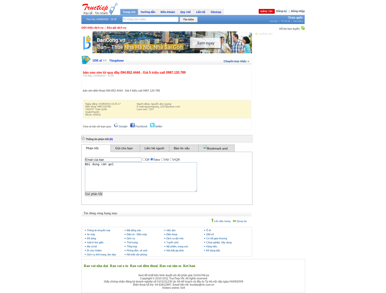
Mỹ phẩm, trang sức (177, 246)
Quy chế (185, 12)
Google (123, 126)
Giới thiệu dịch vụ (92, 27)
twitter (158, 126)
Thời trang (132, 242)
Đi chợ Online (94, 250)
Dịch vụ (131, 238)
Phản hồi (92, 148)
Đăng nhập (298, 11)
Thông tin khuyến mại (98, 230)
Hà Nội (273, 21)
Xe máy (91, 234)
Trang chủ (129, 12)
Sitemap (216, 12)
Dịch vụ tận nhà (174, 238)
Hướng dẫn (148, 12)
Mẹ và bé (92, 246)
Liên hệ (200, 12)
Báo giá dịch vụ (116, 27)
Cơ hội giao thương (216, 238)
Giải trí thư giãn (95, 242)
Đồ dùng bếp (213, 250)
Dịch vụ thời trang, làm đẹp (101, 254)
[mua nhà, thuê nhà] (166, 52)
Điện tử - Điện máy (137, 234)
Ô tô (208, 230)
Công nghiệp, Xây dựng (219, 242)
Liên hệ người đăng (154, 149)
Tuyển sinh (172, 242)
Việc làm (171, 230)
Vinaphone (116, 60)
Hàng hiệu (211, 246)
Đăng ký (281, 11)
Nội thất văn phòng (137, 254)
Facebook (141, 126)
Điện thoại (171, 234)
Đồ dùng (91, 238)
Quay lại (241, 221)
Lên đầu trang (222, 221)
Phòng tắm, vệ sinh (137, 250)
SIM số (97, 60)
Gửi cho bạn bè (124, 149)
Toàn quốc (295, 17)
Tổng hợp (132, 246)
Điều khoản (168, 12)
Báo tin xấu (182, 148)
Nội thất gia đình (175, 250)
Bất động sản (134, 230)
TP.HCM (285, 21)
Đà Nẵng (298, 21)
